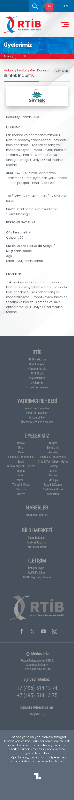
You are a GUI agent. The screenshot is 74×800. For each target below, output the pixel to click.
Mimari (21, 480)
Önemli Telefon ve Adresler (37, 422)
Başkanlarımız (37, 378)
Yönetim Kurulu (37, 368)
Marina (53, 475)
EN (66, 5)
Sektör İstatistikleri (37, 412)
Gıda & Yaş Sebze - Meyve (53, 461)
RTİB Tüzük (37, 373)
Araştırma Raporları (37, 408)
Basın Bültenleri (37, 537)
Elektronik (53, 447)
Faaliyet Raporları (37, 542)
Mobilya (53, 480)
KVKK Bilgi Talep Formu (37, 577)
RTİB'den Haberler (37, 515)
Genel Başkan (37, 364)
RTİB (24, 56)
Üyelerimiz (37, 382)
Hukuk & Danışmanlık (53, 457)
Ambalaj (53, 452)
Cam (21, 452)
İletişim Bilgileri (37, 568)
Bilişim (53, 443)
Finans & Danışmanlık (21, 457)
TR (49, 5)
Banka (21, 443)
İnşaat (21, 471)
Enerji (21, 461)
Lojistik (53, 471)
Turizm (21, 494)
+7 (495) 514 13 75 (37, 695)
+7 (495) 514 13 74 (37, 687)
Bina (20, 447)
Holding (53, 466)
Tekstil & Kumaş (53, 484)
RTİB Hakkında (37, 359)
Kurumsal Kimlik (37, 547)
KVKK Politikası (37, 572)
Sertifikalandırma (53, 489)
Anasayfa (10, 56)
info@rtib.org (37, 714)
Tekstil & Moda (21, 484)
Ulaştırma (53, 494)
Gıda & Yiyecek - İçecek (21, 466)
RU (58, 5)
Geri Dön (62, 71)
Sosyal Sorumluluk (37, 387)
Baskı (20, 475)
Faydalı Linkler (37, 417)
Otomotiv (20, 489)
